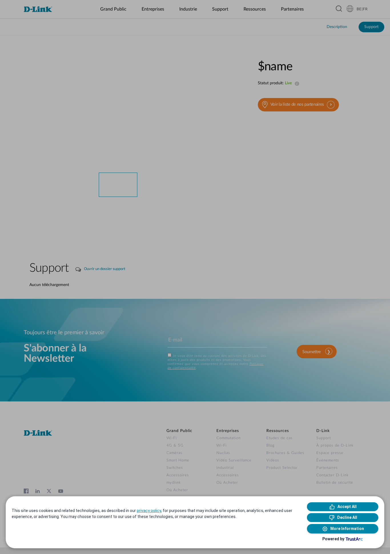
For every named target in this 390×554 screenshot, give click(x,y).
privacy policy (149, 510)
